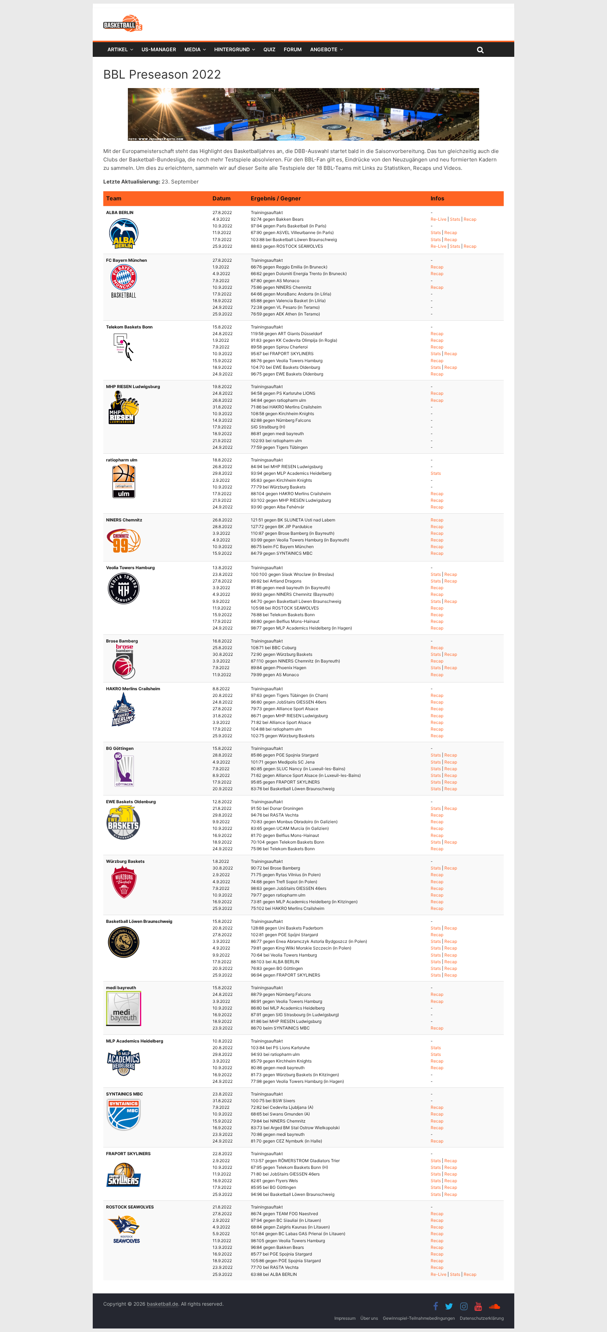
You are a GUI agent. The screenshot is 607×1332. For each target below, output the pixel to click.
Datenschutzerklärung (482, 1318)
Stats (455, 219)
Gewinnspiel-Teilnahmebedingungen (419, 1318)
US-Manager (159, 49)
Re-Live (438, 219)
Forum (293, 49)
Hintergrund (232, 49)
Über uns (369, 1318)
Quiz (269, 49)
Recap (470, 219)
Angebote (324, 49)
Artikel (117, 49)
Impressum (344, 1318)
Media (192, 49)
